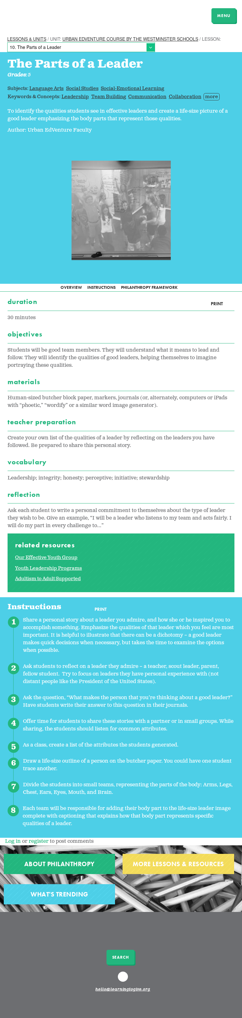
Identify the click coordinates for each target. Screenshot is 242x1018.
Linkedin (124, 979)
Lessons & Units (26, 39)
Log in (13, 841)
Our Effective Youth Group (46, 557)
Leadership (75, 96)
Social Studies (82, 88)
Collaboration (185, 96)
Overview (71, 287)
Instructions (101, 287)
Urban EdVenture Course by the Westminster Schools (130, 39)
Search (120, 957)
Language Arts (46, 88)
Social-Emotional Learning (132, 88)
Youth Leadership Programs (48, 568)
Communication (147, 96)
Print (217, 304)
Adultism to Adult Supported (48, 578)
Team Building (108, 96)
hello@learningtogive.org (122, 989)
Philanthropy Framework (149, 287)
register (39, 841)
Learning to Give (29, 15)
